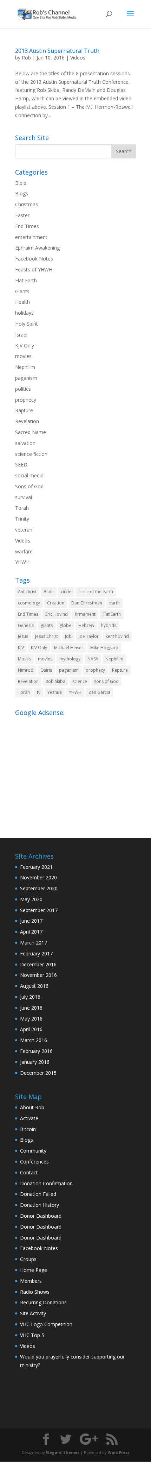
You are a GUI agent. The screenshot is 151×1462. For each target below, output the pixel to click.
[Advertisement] (75, 768)
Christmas (26, 204)
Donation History (39, 1204)
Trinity (22, 518)
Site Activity (33, 1313)
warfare (24, 551)
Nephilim (25, 367)
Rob (26, 57)
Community (33, 1150)
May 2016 (31, 1018)
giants (47, 625)
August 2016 (34, 986)
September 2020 (39, 888)
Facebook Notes (34, 258)
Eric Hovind (56, 614)
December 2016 (38, 964)
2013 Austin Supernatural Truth (57, 51)
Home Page (33, 1270)
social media (29, 475)
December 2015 (38, 1072)
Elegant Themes (62, 1452)
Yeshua (54, 692)
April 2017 (31, 931)
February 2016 (36, 1051)
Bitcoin (28, 1129)
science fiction (31, 454)
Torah (22, 507)
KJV (21, 648)
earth (114, 603)
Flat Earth (26, 280)
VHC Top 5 (32, 1335)
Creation (55, 603)
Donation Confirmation (46, 1183)
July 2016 (30, 996)
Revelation (27, 421)
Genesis (26, 625)
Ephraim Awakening (37, 247)
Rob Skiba (55, 681)
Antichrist (27, 592)
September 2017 (39, 910)
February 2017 (36, 953)
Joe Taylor (89, 636)
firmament (85, 614)
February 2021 (36, 867)
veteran (23, 529)
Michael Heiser (68, 648)
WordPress (119, 1452)
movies (23, 356)
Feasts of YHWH (33, 269)
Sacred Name (30, 432)
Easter (22, 215)
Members (31, 1281)
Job (68, 636)
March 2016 (33, 1040)
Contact (29, 1172)
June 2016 (31, 1007)
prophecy (25, 399)
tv (38, 692)
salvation (25, 443)
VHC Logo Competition (46, 1324)
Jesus (23, 636)
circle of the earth (95, 592)
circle (66, 592)
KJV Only (24, 345)
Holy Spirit (26, 323)
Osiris (46, 670)
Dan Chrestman (86, 603)
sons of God (106, 681)
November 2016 (38, 975)
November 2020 (38, 877)
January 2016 (35, 1062)
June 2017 (31, 920)
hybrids (108, 625)
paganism (26, 378)
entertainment (31, 237)
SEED (21, 464)
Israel (21, 334)
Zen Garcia (99, 692)
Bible (20, 183)
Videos (77, 57)
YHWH (22, 562)
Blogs (21, 193)
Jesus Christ (46, 636)
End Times (27, 226)
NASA (92, 659)
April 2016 (31, 1029)
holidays (24, 312)
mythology (69, 659)
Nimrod (25, 670)
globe (65, 625)
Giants (22, 291)
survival (23, 497)
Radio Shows (35, 1291)
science (79, 681)
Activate (29, 1118)
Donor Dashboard (40, 1215)
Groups (28, 1259)
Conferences (34, 1161)
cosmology (29, 603)
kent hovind (117, 636)
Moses (24, 659)
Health (22, 302)
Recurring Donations (43, 1302)
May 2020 (31, 899)
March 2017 (33, 942)
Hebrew (86, 625)
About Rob (32, 1107)
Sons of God (29, 486)
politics (23, 388)
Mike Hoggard (104, 648)
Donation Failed (38, 1194)
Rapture (24, 410)
